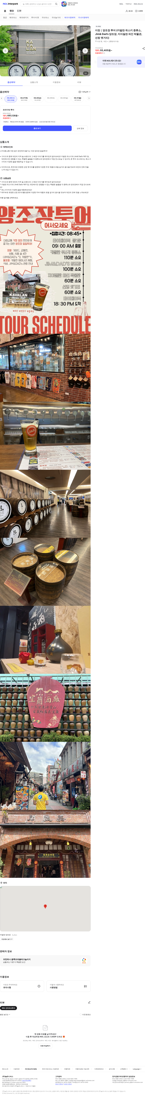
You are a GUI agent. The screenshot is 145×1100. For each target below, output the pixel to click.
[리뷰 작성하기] (89, 1002)
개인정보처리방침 (31, 1069)
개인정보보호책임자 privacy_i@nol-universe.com (127, 1082)
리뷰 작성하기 (45, 1046)
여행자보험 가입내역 (82, 1069)
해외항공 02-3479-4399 (63, 1082)
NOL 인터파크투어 (8, 1008)
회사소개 (5, 1069)
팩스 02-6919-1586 (61, 1080)
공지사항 (112, 1069)
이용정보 (56, 82)
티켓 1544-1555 (72, 1079)
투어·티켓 (35, 17)
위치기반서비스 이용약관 (50, 1069)
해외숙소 (13, 17)
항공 (5, 17)
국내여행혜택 (83, 17)
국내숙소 (45, 17)
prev (95, 62)
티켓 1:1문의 (68, 1084)
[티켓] (19, 11)
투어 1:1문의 (59, 1084)
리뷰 (79, 82)
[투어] (11, 11)
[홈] (5, 11)
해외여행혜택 (69, 17)
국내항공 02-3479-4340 (80, 1082)
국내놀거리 (56, 17)
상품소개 (34, 82)
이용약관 (16, 1069)
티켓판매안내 (99, 1069)
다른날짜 (85, 92)
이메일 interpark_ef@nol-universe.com (124, 1080)
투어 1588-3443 (60, 1079)
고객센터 (123, 1069)
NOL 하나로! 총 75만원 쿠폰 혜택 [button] (36, 4)
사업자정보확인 (26, 1080)
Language (136, 1069)
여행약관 (67, 1069)
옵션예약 (11, 82)
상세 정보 (80, 128)
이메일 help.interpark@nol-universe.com (81, 1080)
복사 (15, 935)
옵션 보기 (37, 128)
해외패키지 (24, 17)
